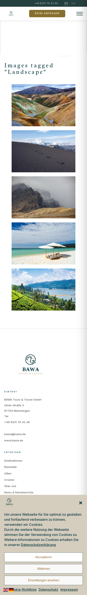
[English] (6, 589)
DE (66, 3)
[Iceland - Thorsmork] (43, 197)
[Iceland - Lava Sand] (43, 151)
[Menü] (79, 14)
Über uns (10, 486)
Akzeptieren (43, 557)
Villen (7, 473)
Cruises (9, 479)
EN (73, 3)
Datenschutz (48, 589)
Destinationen (13, 460)
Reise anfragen (47, 13)
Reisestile (10, 467)
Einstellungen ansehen (43, 580)
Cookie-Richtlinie (23, 589)
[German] (11, 589)
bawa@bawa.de (15, 434)
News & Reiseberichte (18, 492)
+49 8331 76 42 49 (17, 422)
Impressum (69, 589)
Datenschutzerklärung (38, 545)
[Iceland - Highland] (43, 105)
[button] (81, 503)
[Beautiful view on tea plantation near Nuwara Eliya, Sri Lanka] (43, 289)
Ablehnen (43, 568)
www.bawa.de (13, 440)
